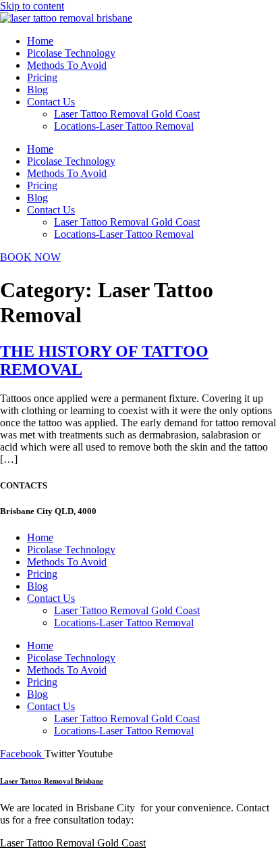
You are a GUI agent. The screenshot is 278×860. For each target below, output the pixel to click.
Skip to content (32, 5)
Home (40, 41)
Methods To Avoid (67, 65)
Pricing (42, 77)
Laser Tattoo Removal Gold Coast (127, 114)
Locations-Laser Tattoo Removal (124, 126)
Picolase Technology (71, 53)
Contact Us (51, 101)
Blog (37, 89)
